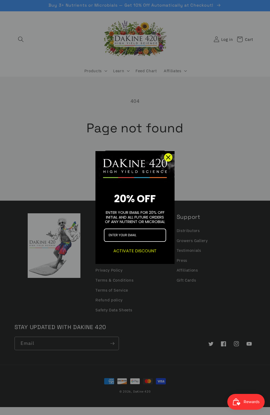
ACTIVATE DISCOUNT (135, 251)
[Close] (168, 157)
